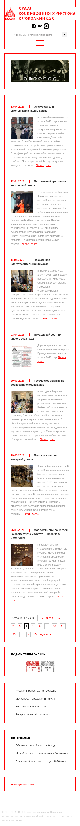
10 (54, 626)
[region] (40, 71)
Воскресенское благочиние (33, 714)
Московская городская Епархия (35, 698)
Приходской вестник (22, 784)
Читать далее (43, 165)
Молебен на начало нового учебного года (42, 753)
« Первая (47, 618)
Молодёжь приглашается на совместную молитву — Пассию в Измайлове (39, 534)
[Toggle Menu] (40, 43)
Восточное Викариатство (31, 706)
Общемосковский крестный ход (35, 745)
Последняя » (42, 634)
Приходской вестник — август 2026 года (41, 761)
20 (62, 626)
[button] (25, 78)
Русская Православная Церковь (36, 690)
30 (14, 634)
